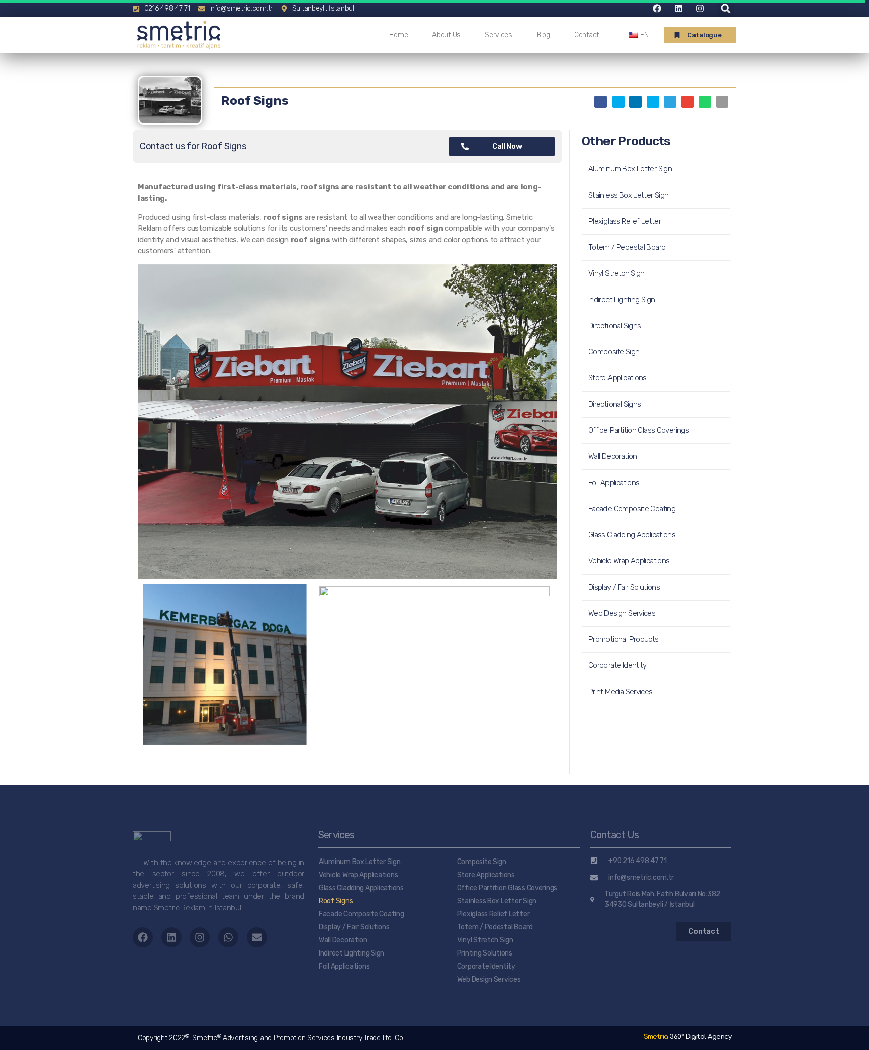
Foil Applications (613, 482)
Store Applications (617, 378)
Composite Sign (613, 351)
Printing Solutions (484, 953)
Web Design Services (621, 613)
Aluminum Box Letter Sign (630, 168)
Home (398, 35)
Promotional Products (623, 639)
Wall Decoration (612, 456)
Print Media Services (620, 691)
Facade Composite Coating (631, 508)
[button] (700, 35)
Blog (543, 35)
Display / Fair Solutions (624, 587)
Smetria (687, 1036)
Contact (586, 35)
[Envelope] (257, 937)
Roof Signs (336, 901)
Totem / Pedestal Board (626, 247)
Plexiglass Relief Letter (624, 221)
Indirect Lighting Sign (621, 299)
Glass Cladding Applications (631, 534)
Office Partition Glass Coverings (638, 430)
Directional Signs (614, 325)
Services (498, 35)
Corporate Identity (617, 665)
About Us (446, 35)
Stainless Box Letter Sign (628, 195)
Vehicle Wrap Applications (628, 560)
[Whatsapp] (228, 937)
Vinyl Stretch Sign (616, 273)
